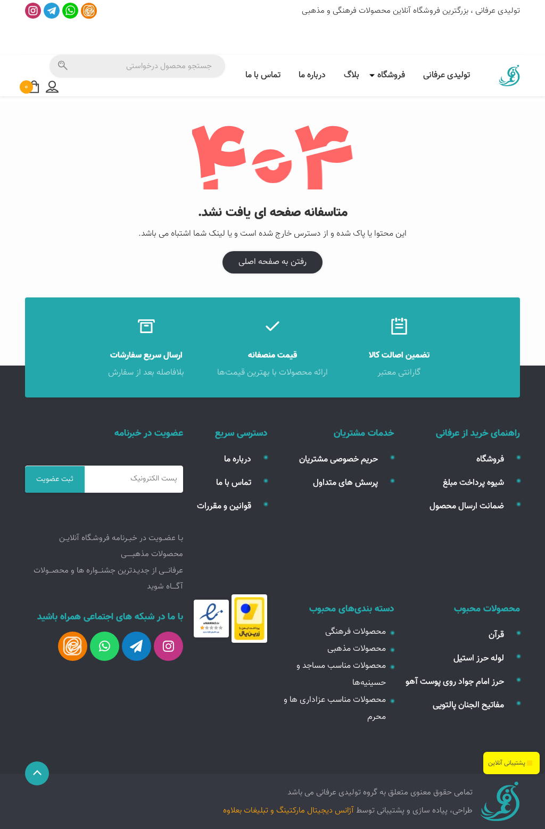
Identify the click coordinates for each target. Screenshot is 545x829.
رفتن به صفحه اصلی (272, 262)
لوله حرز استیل (478, 658)
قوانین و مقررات (224, 506)
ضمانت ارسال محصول (467, 506)
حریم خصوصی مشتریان (338, 459)
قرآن (496, 635)
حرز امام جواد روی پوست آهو (455, 682)
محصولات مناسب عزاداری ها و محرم (335, 708)
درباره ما (312, 75)
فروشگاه (391, 75)
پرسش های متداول (345, 483)
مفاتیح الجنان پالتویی (468, 705)
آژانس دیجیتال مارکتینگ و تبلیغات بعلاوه (288, 810)
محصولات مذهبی (356, 649)
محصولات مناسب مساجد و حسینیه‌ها (341, 674)
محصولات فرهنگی (355, 632)
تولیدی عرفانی (446, 75)
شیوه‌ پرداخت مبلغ (473, 483)
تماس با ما (262, 75)
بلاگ (351, 75)
